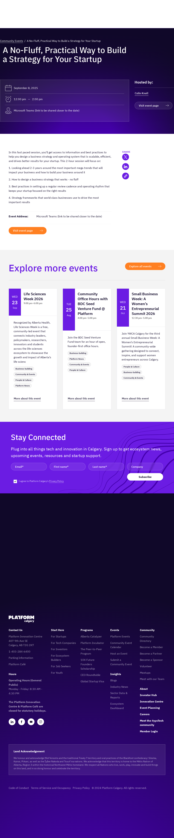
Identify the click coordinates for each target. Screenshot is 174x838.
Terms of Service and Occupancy (51, 788)
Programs (87, 630)
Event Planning (150, 707)
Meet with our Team (152, 679)
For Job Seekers (61, 666)
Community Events (11, 41)
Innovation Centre (151, 701)
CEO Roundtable (90, 675)
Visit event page (149, 105)
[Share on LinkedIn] (125, 166)
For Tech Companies (63, 643)
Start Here (57, 630)
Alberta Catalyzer (91, 636)
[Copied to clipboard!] (125, 176)
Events (114, 630)
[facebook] (21, 721)
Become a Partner (151, 653)
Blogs (113, 680)
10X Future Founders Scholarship (88, 664)
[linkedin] (12, 721)
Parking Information (21, 657)
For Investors (59, 649)
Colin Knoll (141, 93)
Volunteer (146, 666)
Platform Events (120, 636)
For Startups (58, 636)
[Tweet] (125, 157)
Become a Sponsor (151, 659)
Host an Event (118, 653)
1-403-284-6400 (19, 651)
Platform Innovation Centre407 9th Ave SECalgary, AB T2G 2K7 (25, 641)
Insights (115, 674)
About (144, 688)
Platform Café (17, 664)
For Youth (57, 672)
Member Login (149, 731)
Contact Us (15, 630)
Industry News (119, 686)
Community (147, 630)
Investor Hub (148, 695)
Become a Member (151, 647)
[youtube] (31, 721)
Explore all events (140, 266)
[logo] (21, 619)
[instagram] (40, 721)
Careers (145, 714)
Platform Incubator (92, 643)
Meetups (145, 672)
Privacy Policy (56, 481)
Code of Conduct (19, 788)
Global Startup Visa (92, 681)
